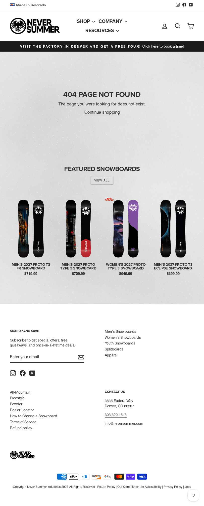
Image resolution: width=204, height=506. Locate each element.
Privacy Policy (173, 487)
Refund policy (21, 428)
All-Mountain (20, 392)
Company (111, 21)
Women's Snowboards (123, 337)
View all (102, 180)
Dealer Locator (22, 410)
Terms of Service (23, 422)
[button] (28, 5)
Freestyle (17, 398)
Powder (16, 404)
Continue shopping (102, 112)
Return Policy (106, 487)
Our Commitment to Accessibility (139, 487)
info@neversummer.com (124, 423)
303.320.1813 (116, 415)
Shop (84, 21)
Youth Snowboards (120, 343)
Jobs (188, 487)
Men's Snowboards (120, 331)
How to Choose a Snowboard (33, 416)
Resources (100, 30)
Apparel (111, 355)
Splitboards (114, 349)
